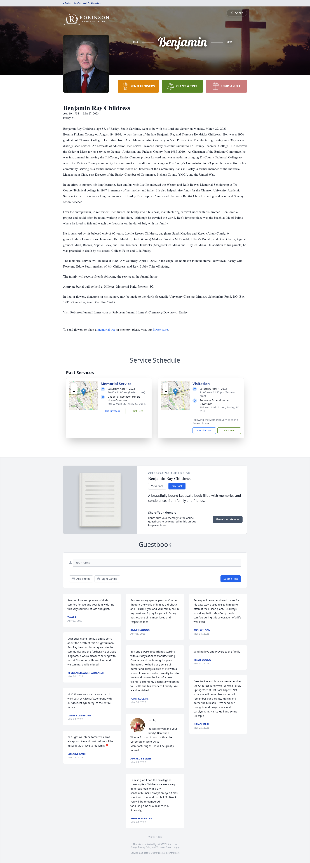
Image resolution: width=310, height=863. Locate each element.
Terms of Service (164, 847)
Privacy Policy (145, 847)
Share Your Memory (227, 519)
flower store (160, 329)
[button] (83, 392)
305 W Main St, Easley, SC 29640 (127, 403)
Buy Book (177, 486)
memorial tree (106, 329)
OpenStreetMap (159, 852)
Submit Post (231, 578)
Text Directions (112, 410)
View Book (157, 486)
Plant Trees (137, 410)
